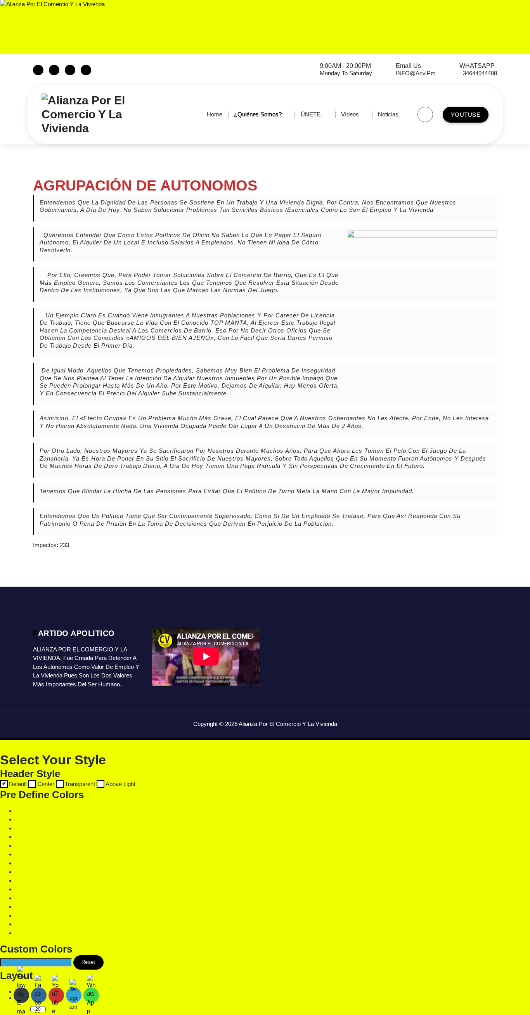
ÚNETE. (311, 114)
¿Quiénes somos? (258, 114)
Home (214, 114)
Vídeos (350, 114)
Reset (88, 962)
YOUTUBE (466, 114)
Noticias (388, 114)
